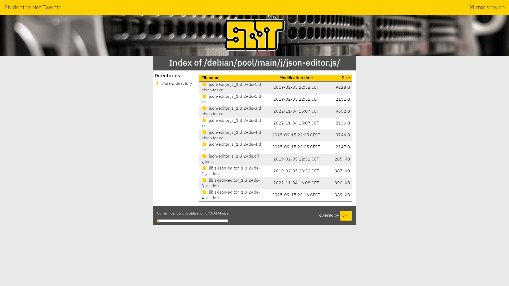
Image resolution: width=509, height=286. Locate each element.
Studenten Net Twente (33, 8)
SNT (346, 215)
